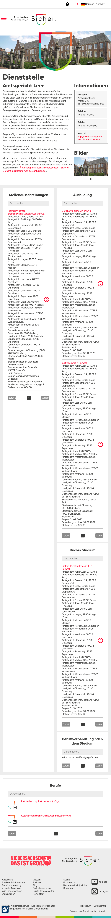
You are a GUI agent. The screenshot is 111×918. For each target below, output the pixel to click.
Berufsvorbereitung (12, 885)
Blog (35, 885)
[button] (91, 179)
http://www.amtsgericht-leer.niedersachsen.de (90, 138)
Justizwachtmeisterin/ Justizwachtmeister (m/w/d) (46, 815)
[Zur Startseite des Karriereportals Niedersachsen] (33, 19)
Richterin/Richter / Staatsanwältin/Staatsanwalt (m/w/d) (26, 212)
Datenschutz (100, 905)
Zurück (12, 397)
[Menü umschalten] (3, 20)
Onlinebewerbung (42, 888)
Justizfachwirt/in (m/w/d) (74, 362)
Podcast (37, 882)
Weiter (45, 397)
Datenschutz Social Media (82, 911)
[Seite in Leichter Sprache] (67, 4)
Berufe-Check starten (43, 891)
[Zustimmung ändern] (5, 909)
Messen (36, 879)
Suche (66, 879)
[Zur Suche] (78, 4)
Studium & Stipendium (13, 882)
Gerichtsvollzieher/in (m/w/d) (77, 210)
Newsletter (38, 893)
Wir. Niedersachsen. (12, 891)
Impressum (85, 905)
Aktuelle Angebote (11, 888)
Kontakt (102, 911)
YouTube (103, 881)
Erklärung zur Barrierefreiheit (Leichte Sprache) (75, 885)
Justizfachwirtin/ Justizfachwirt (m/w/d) (40, 801)
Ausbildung (7, 879)
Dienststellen (8, 893)
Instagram (104, 891)
